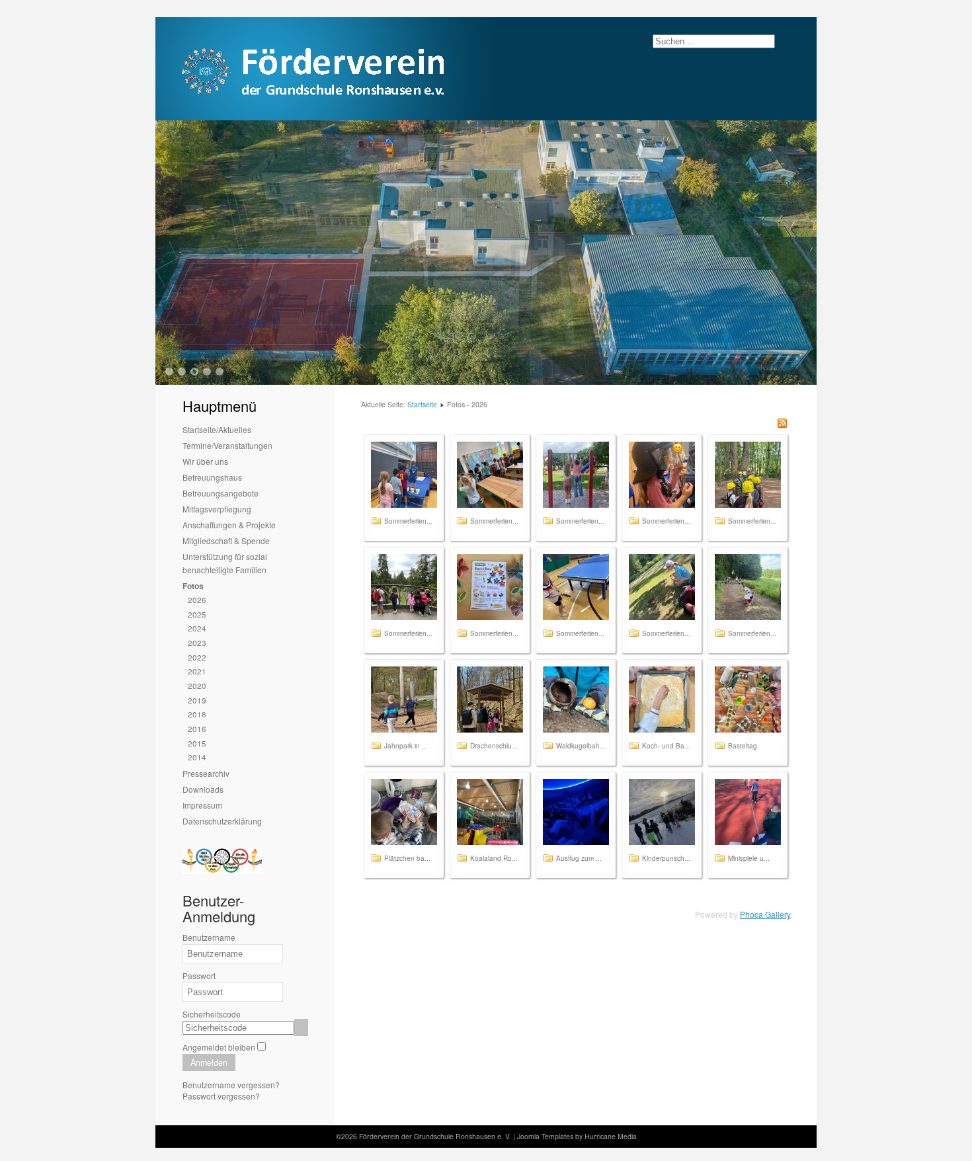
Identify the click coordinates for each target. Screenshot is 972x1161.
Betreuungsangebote (220, 493)
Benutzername (208, 937)
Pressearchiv (205, 773)
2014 (197, 756)
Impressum (202, 805)
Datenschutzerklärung (222, 820)
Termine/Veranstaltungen (227, 445)
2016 (197, 728)
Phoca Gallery (765, 914)
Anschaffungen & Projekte (229, 524)
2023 (197, 642)
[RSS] (782, 424)
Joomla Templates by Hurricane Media (577, 1136)
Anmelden (208, 1062)
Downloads (202, 789)
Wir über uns (205, 461)
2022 (197, 656)
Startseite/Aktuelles (216, 429)
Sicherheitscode (211, 1014)
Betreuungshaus (212, 477)
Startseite (422, 404)
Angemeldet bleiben (218, 1047)
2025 (197, 614)
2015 (197, 742)
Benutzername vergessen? (231, 1084)
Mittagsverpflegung (216, 508)
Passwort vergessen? (221, 1095)
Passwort (199, 975)
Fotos (193, 586)
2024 (197, 627)
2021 (197, 670)
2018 (197, 713)
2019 (197, 699)
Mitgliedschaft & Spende (226, 540)
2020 (197, 685)
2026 (197, 599)
